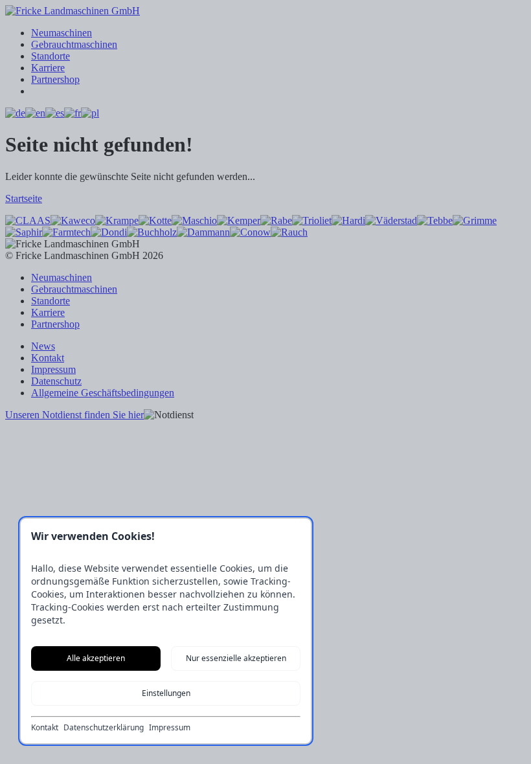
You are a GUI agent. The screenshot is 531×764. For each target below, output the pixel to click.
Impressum (169, 728)
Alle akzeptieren (96, 658)
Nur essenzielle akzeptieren (236, 658)
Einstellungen (166, 693)
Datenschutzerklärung (103, 728)
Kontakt (44, 728)
